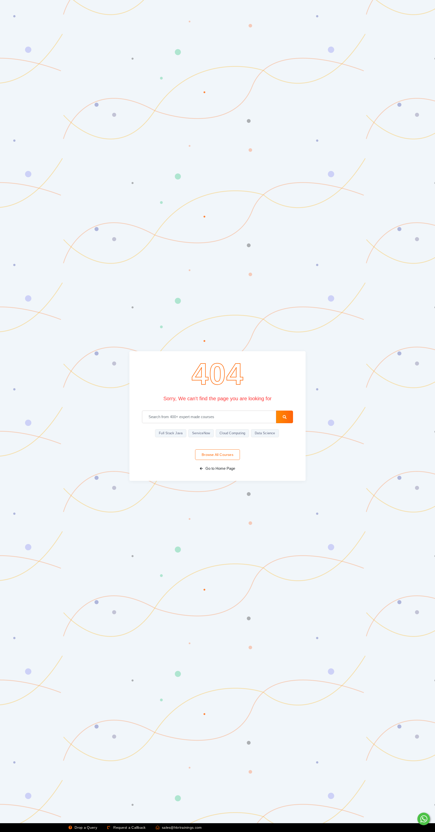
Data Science (265, 433)
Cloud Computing (232, 433)
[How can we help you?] (423, 819)
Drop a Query (85, 827)
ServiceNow (201, 433)
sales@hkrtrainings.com (181, 827)
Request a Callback (129, 827)
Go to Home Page (219, 468)
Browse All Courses (217, 455)
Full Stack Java (171, 433)
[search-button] (284, 417)
